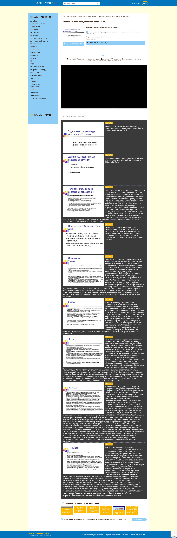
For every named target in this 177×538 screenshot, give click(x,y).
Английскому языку (37, 24)
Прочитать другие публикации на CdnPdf (103, 107)
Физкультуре (35, 84)
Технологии (34, 78)
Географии (34, 32)
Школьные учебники (138, 535)
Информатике (35, 44)
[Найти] (97, 3)
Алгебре (33, 21)
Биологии (34, 30)
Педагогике (34, 72)
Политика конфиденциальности (92, 535)
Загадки (125, 535)
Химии (32, 90)
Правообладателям (113, 535)
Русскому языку (36, 75)
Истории (33, 47)
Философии (35, 87)
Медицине (34, 55)
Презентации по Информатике (100, 37)
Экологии (34, 92)
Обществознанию (37, 67)
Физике (33, 81)
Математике (35, 52)
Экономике (34, 95)
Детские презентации (38, 38)
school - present (45, 3)
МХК (32, 61)
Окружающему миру (38, 70)
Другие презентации (38, 98)
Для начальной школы (39, 41)
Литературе (34, 50)
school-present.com (39, 534)
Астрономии (35, 27)
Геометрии (34, 35)
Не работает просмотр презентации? (74, 116)
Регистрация (136, 3)
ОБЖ (32, 64)
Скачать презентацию (99, 43)
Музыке (33, 58)
